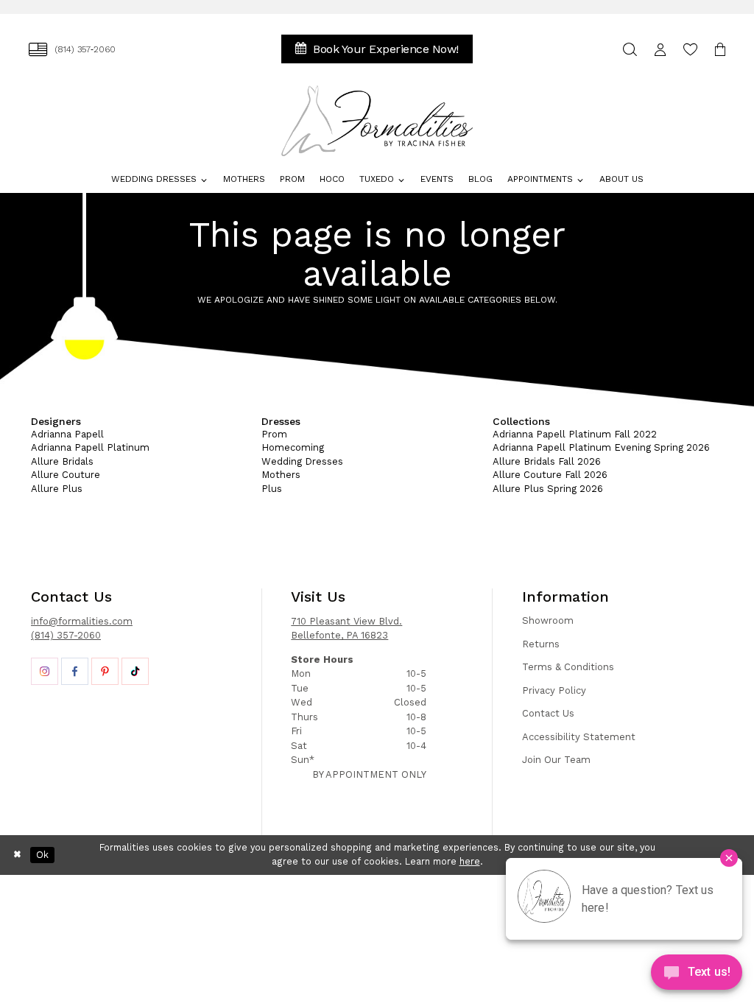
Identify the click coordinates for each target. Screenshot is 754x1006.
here (469, 861)
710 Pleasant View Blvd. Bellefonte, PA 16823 (346, 628)
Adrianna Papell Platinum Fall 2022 (575, 434)
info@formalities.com (82, 621)
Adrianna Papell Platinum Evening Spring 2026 (601, 447)
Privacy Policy (554, 690)
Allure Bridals (62, 461)
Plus (271, 488)
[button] (660, 49)
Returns (541, 644)
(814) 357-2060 (66, 635)
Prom (274, 434)
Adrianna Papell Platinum (90, 447)
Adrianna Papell (67, 434)
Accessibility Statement (578, 736)
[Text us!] (696, 976)
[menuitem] (72, 49)
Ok (42, 854)
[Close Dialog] (17, 854)
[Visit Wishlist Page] (690, 49)
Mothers (280, 474)
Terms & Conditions (568, 666)
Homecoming (292, 447)
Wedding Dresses (302, 461)
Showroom (548, 620)
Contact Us (548, 713)
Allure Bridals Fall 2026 (547, 461)
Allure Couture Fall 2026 (550, 474)
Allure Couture (65, 474)
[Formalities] (377, 121)
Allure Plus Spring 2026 (548, 488)
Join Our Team (556, 759)
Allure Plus (56, 488)
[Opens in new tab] (44, 671)
